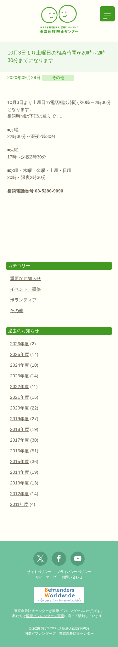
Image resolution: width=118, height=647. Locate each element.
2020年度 (19, 408)
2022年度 (19, 386)
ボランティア (23, 300)
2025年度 (19, 354)
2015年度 (19, 461)
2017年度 (19, 440)
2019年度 (19, 418)
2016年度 (19, 451)
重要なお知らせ (25, 278)
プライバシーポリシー (74, 572)
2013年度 (19, 483)
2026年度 (19, 343)
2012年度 (19, 493)
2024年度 (19, 365)
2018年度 (19, 429)
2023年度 (19, 376)
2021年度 (19, 397)
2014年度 (19, 472)
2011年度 (19, 504)
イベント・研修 (25, 289)
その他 (58, 77)
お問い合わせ (72, 577)
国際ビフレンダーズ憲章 (45, 616)
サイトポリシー (39, 572)
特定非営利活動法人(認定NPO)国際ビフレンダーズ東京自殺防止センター (59, 19)
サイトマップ (46, 577)
